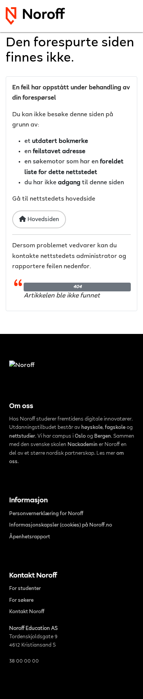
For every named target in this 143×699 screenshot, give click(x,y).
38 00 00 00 (24, 661)
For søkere (21, 600)
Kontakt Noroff (27, 612)
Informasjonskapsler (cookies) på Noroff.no (60, 525)
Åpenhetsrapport (29, 537)
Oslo (80, 436)
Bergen (102, 436)
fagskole (115, 427)
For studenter (25, 588)
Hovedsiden (42, 220)
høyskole (92, 427)
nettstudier (22, 436)
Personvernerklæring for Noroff (46, 514)
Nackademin (82, 445)
